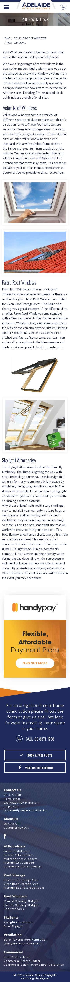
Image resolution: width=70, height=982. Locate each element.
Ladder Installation (17, 851)
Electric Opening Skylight (21, 905)
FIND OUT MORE (35, 663)
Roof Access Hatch (17, 957)
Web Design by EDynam (35, 978)
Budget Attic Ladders (18, 855)
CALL (39, 739)
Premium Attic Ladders (19, 862)
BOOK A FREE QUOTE (39, 755)
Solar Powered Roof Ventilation (25, 939)
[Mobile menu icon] (7, 7)
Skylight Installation (18, 922)
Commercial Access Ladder (22, 961)
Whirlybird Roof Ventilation (23, 943)
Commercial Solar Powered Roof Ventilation (34, 964)
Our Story (11, 823)
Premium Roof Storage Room (24, 887)
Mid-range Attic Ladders (21, 858)
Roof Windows (14, 909)
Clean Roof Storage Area (21, 884)
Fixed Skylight (13, 926)
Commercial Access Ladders (23, 866)
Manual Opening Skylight (21, 901)
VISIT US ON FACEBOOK (39, 768)
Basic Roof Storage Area (21, 880)
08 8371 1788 (12, 795)
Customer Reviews (16, 827)
